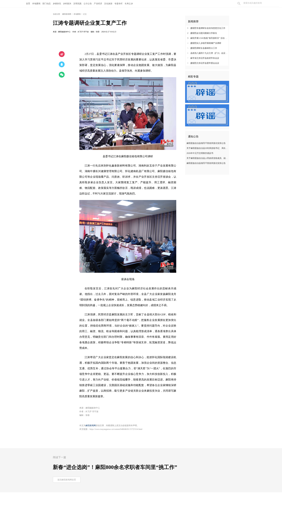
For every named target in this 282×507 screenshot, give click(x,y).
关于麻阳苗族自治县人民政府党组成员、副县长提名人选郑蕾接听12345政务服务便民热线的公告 (207, 158)
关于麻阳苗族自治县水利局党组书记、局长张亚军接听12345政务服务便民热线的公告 (207, 148)
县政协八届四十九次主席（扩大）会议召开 (208, 53)
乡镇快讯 (57, 3)
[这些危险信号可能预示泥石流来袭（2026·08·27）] (207, 115)
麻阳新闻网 (66, 14)
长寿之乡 (129, 3)
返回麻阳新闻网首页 (66, 480)
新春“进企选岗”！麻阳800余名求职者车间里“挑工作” (115, 467)
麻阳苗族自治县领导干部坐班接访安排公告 (206, 143)
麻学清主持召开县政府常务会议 (203, 58)
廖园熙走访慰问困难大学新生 (202, 33)
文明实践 (77, 3)
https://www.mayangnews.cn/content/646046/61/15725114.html (116, 429)
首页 (28, 3)
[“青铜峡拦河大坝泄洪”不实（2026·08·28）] (207, 92)
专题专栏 (118, 3)
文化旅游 (108, 3)
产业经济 (98, 3)
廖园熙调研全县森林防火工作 (202, 48)
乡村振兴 (67, 3)
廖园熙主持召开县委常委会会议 (203, 63)
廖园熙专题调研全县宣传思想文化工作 (206, 28)
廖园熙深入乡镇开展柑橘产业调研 (204, 43)
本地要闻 (36, 3)
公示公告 (88, 3)
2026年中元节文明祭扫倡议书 (200, 153)
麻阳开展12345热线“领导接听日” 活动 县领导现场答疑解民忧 (208, 38)
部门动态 (46, 3)
